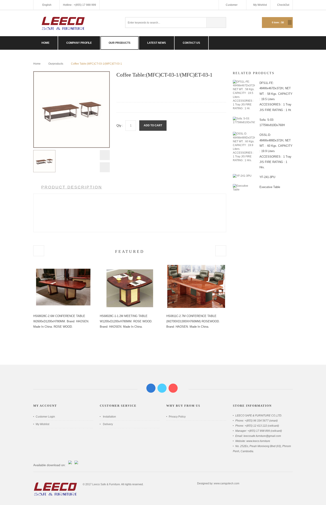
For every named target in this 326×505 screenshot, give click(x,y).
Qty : (119, 125)
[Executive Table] (244, 185)
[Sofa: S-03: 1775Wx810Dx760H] (244, 118)
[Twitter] (162, 388)
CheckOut (283, 4)
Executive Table (269, 187)
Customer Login (45, 416)
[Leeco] (63, 23)
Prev (105, 156)
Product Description (71, 187)
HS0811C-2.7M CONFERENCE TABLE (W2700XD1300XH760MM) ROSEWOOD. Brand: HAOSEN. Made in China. (193, 321)
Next (105, 167)
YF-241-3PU (267, 177)
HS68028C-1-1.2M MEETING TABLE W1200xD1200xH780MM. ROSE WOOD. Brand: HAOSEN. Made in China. (126, 321)
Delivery (108, 424)
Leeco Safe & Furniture (106, 484)
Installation (109, 416)
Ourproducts (55, 63)
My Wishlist (260, 4)
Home (37, 63)
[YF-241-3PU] (242, 175)
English (46, 4)
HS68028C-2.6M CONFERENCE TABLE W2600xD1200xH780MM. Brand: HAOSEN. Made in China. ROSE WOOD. (61, 321)
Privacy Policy (177, 416)
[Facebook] (150, 388)
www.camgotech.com (226, 483)
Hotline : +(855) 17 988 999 (79, 4)
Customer (232, 4)
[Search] (216, 23)
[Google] (173, 388)
